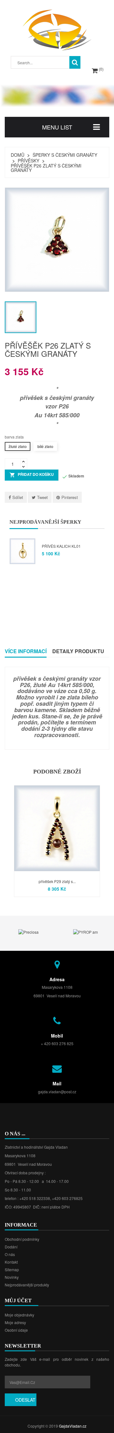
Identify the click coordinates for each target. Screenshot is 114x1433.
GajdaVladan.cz (72, 1426)
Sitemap (12, 1269)
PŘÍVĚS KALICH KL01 (61, 546)
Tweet (42, 497)
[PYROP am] (85, 931)
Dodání (11, 1246)
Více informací (26, 651)
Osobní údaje (16, 1330)
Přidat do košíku (32, 475)
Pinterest (69, 497)
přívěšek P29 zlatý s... (57, 881)
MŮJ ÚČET (18, 1300)
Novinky (12, 1277)
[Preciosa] (28, 931)
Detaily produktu (78, 651)
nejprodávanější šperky (45, 522)
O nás (10, 1254)
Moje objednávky (19, 1314)
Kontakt (11, 1262)
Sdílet (17, 497)
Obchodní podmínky (22, 1239)
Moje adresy (15, 1322)
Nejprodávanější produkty (27, 1284)
